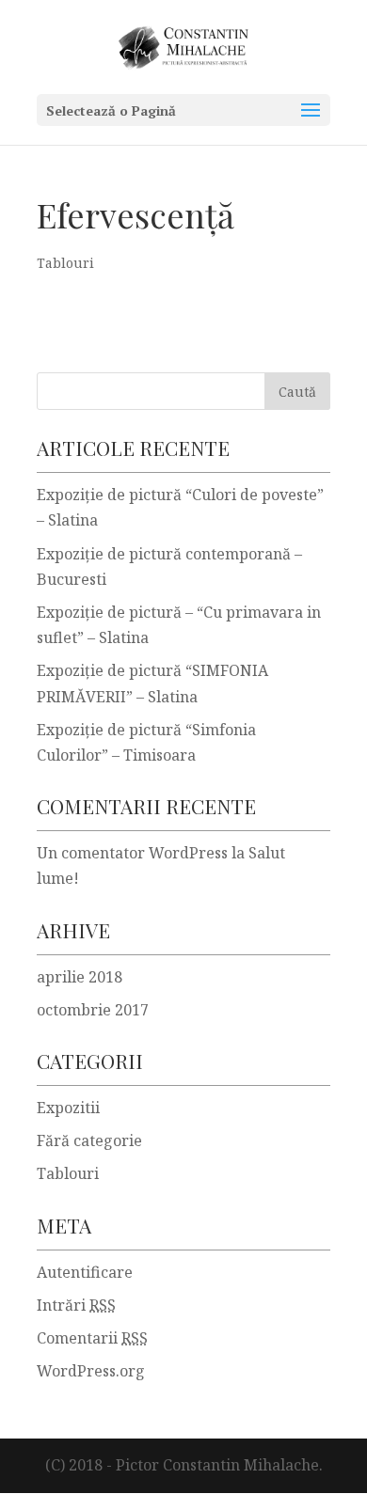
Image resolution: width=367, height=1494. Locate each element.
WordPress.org (91, 1370)
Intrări (76, 1305)
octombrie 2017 (93, 1009)
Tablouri (65, 263)
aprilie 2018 (79, 977)
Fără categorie (89, 1140)
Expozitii (68, 1107)
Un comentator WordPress (132, 852)
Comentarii (92, 1338)
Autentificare (85, 1272)
